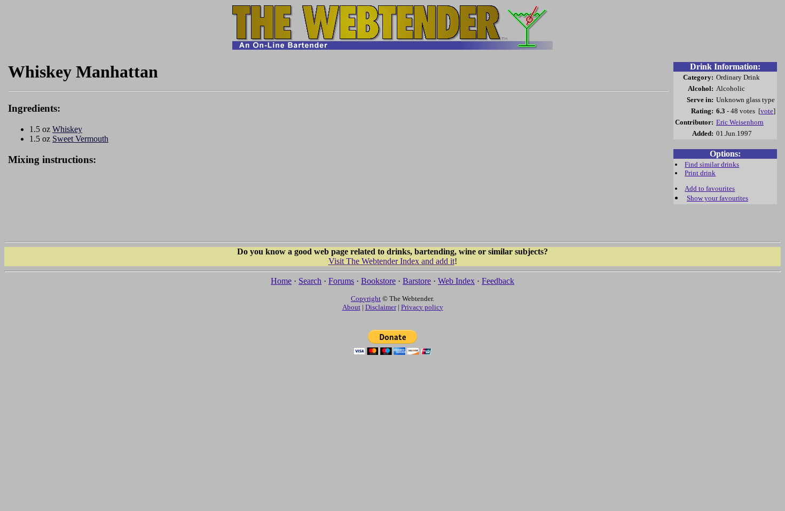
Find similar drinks (712, 164)
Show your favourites (717, 198)
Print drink (700, 173)
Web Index (456, 280)
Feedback (498, 280)
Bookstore (378, 280)
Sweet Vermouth (80, 138)
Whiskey (67, 129)
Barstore (417, 280)
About (351, 307)
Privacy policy (422, 307)
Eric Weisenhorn (740, 122)
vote (766, 111)
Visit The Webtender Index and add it (391, 261)
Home (281, 280)
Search (310, 280)
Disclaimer (380, 307)
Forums (341, 280)
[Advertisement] (338, 209)
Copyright (366, 299)
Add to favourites (710, 188)
